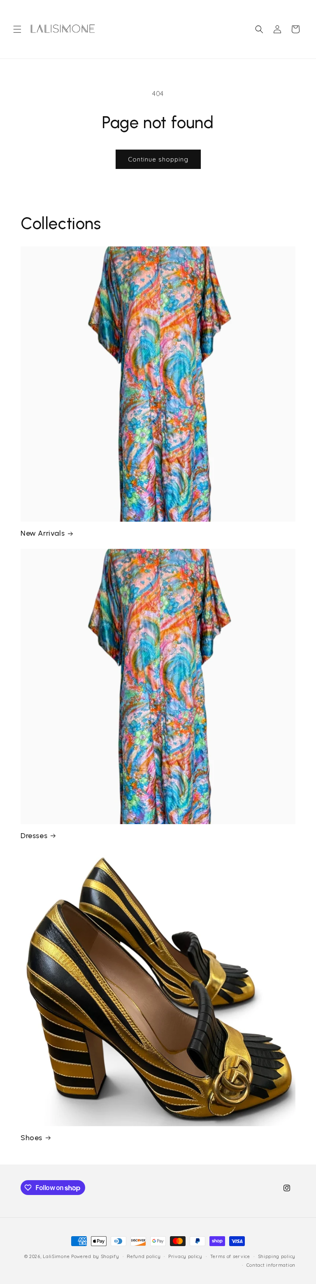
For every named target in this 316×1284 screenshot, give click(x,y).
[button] (17, 29)
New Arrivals (43, 533)
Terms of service (230, 1256)
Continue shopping (158, 159)
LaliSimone (56, 1256)
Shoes (31, 1137)
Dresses (34, 835)
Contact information (270, 1265)
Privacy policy (185, 1256)
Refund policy (143, 1256)
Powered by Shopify (95, 1256)
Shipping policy (277, 1256)
